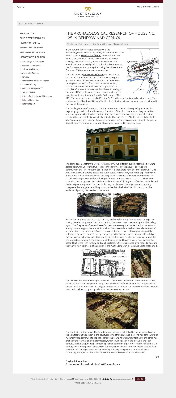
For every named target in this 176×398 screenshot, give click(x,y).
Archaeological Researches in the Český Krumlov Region (93, 364)
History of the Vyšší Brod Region (35, 80)
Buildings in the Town (32, 52)
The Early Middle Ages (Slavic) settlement (110, 44)
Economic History (29, 84)
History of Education (30, 100)
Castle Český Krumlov (32, 38)
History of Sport (28, 104)
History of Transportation (32, 88)
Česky (139, 7)
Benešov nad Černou (91, 55)
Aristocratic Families (30, 73)
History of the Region (33, 24)
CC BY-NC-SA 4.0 (95, 379)
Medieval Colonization (31, 65)
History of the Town (31, 47)
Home (20, 23)
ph (157, 357)
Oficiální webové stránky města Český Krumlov (48, 379)
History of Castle (30, 42)
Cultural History (28, 92)
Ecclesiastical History (30, 69)
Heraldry (25, 77)
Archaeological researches (33, 61)
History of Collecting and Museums (37, 96)
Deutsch (147, 7)
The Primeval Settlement (78, 44)
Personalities (27, 33)
